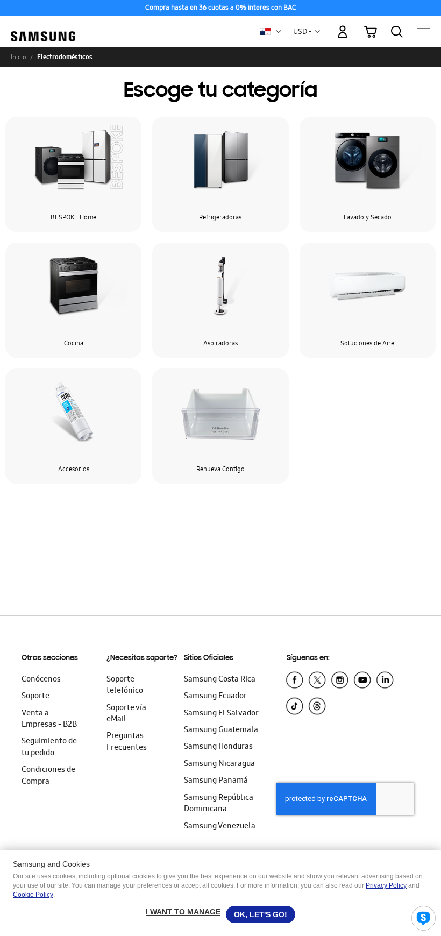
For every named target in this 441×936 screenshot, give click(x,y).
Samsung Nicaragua (219, 764)
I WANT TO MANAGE (183, 911)
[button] (278, 32)
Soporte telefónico (124, 685)
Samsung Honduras (218, 747)
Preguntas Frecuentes (126, 742)
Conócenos (41, 679)
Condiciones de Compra (48, 776)
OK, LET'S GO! (260, 914)
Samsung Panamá (216, 781)
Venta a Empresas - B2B (49, 719)
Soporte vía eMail (126, 714)
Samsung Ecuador (215, 696)
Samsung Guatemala (221, 730)
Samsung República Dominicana (218, 804)
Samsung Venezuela (219, 826)
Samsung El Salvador (221, 713)
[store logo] (43, 26)
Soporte (35, 696)
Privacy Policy (386, 885)
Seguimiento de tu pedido (49, 747)
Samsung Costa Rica (219, 679)
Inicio (18, 57)
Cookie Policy (33, 894)
